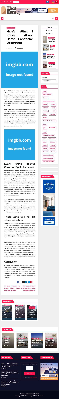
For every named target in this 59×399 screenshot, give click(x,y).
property (45, 148)
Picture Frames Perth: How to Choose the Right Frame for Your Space (10, 373)
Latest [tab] (50, 27)
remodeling (52, 148)
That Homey (33, 377)
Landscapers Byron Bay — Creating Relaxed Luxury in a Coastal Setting (10, 382)
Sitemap (37, 393)
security (53, 151)
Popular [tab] (50, 30)
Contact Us (22, 393)
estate (44, 114)
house (44, 138)
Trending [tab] (50, 33)
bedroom (45, 97)
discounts (45, 111)
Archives (44, 77)
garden (44, 124)
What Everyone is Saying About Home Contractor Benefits (12, 288)
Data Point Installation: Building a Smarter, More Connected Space (10, 365)
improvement (52, 138)
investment (52, 142)
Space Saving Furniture (48, 158)
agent (44, 91)
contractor (45, 107)
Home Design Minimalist (48, 135)
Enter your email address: (29, 364)
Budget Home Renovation (48, 101)
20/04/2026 (7, 345)
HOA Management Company (49, 128)
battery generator (47, 94)
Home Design (51, 37)
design (53, 107)
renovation (45, 151)
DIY (54, 111)
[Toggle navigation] (56, 18)
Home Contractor (11, 27)
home (44, 132)
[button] (53, 18)
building (45, 104)
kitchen (44, 145)
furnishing (52, 114)
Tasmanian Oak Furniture (48, 161)
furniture (45, 117)
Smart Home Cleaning (48, 155)
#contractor (20, 48)
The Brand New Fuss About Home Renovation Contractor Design (28, 288)
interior (44, 142)
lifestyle (53, 145)
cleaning (53, 104)
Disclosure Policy (30, 393)
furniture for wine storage (49, 120)
